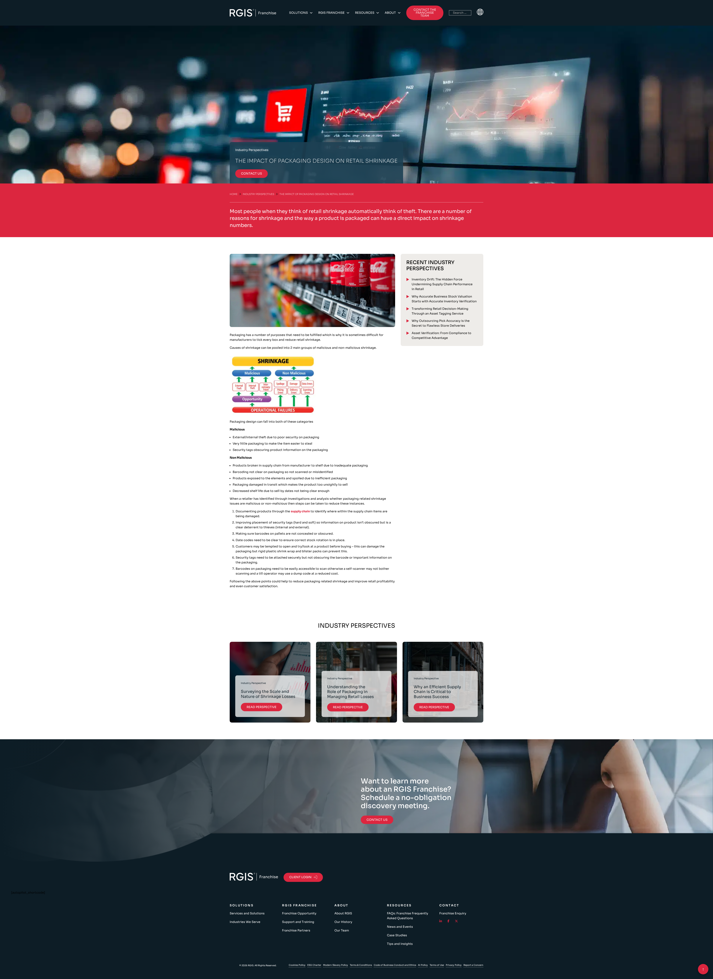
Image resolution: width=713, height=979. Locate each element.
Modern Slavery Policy (335, 965)
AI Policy (423, 965)
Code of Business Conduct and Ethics (395, 965)
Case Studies (397, 935)
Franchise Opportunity (299, 913)
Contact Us (377, 820)
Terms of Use (437, 965)
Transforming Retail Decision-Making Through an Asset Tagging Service (440, 311)
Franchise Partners (296, 930)
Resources (364, 13)
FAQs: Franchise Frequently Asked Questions (407, 915)
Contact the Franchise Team (425, 13)
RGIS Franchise (331, 13)
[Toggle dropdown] (311, 12)
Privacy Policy (454, 965)
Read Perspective (261, 707)
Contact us (251, 173)
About (390, 13)
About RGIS (343, 913)
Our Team (341, 930)
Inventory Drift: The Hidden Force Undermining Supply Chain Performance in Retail (442, 284)
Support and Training (298, 922)
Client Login (300, 877)
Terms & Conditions (361, 965)
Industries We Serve (245, 922)
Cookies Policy (297, 965)
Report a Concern (473, 965)
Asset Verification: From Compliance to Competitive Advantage (441, 335)
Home (233, 194)
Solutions (298, 13)
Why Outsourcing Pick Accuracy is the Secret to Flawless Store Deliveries (441, 323)
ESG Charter (314, 965)
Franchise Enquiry (452, 913)
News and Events (400, 927)
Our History (343, 922)
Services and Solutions (247, 913)
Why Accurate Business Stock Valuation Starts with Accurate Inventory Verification (444, 299)
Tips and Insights (400, 944)
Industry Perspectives (258, 194)
